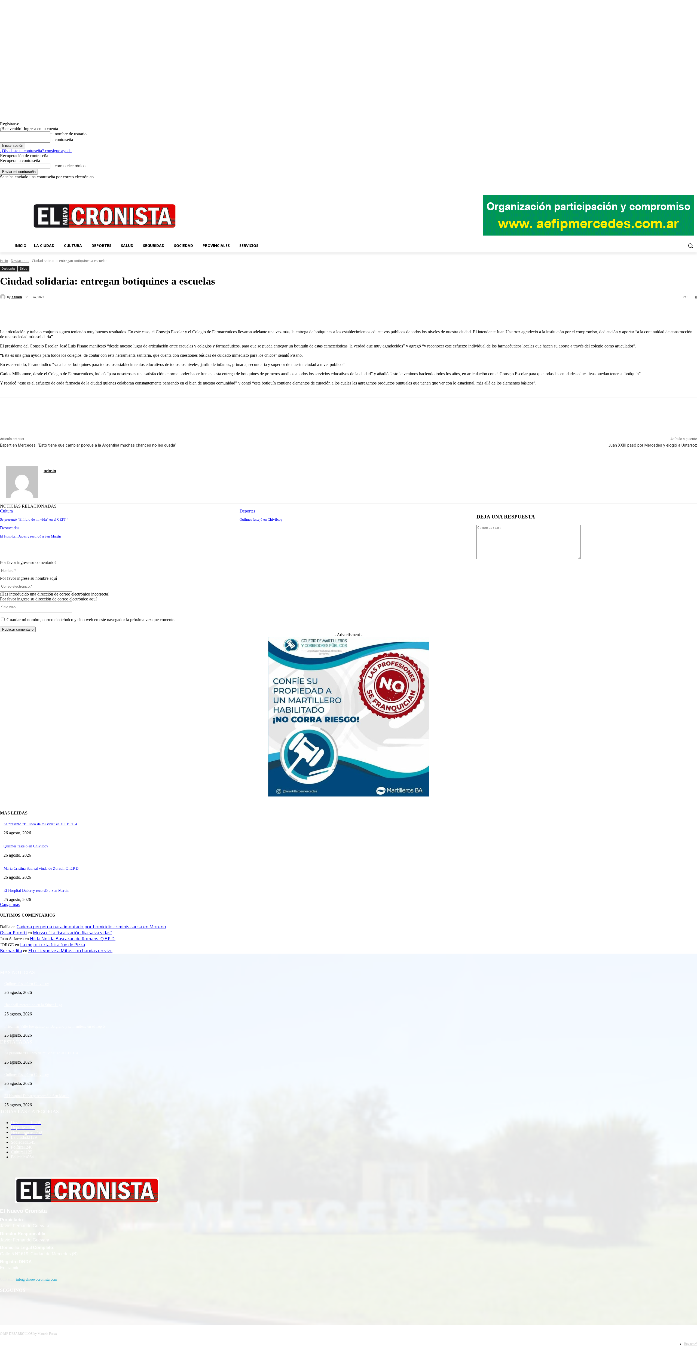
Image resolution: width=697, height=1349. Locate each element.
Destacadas (20, 260)
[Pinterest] (89, 311)
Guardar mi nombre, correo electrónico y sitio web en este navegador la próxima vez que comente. (91, 619)
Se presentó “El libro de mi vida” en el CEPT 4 (34, 519)
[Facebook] (671, 183)
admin (16, 297)
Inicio (4, 260)
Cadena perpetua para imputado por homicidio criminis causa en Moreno (91, 927)
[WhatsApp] (109, 311)
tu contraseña (61, 139)
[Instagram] (679, 183)
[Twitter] (686, 183)
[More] (128, 311)
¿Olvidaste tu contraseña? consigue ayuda (36, 150)
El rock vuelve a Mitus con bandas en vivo (70, 951)
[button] (690, 245)
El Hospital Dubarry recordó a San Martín (30, 536)
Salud (23, 268)
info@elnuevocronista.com (36, 1279)
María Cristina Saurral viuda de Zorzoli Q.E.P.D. (42, 868)
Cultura (6, 511)
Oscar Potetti (13, 933)
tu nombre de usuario (68, 134)
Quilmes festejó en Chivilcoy (261, 519)
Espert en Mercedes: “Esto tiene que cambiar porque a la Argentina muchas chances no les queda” (88, 445)
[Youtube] (694, 183)
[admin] (3, 297)
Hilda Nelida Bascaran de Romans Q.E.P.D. (72, 939)
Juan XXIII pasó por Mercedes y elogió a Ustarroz (652, 445)
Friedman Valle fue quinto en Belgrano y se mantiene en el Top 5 (54, 1026)
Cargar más (10, 904)
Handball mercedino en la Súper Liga (33, 1005)
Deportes (247, 511)
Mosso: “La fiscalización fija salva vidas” (72, 933)
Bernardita (11, 951)
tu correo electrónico (67, 165)
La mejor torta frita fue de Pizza (52, 945)
